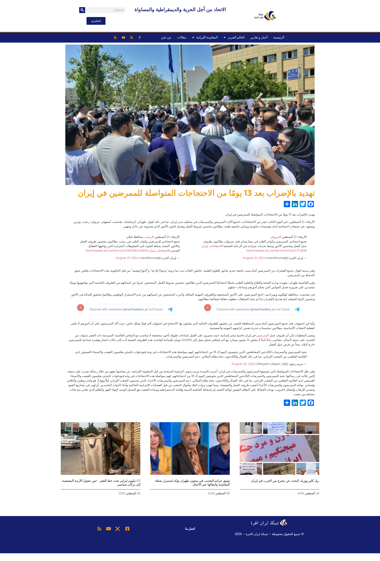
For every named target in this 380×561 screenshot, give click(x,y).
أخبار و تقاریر (258, 37)
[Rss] (115, 37)
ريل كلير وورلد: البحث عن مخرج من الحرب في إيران (285, 481)
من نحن (166, 37)
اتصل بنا (190, 528)
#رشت (149, 237)
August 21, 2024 (254, 258)
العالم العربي (236, 37)
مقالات (181, 37)
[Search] (82, 10)
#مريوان (276, 237)
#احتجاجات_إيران (212, 246)
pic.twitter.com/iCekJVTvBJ (285, 250)
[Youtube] (123, 37)
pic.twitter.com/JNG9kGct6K (125, 250)
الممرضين (262, 335)
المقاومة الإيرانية (207, 37)
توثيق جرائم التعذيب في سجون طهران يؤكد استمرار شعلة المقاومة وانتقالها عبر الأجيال (192, 482)
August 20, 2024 (244, 364)
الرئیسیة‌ (278, 37)
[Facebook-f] (139, 37)
